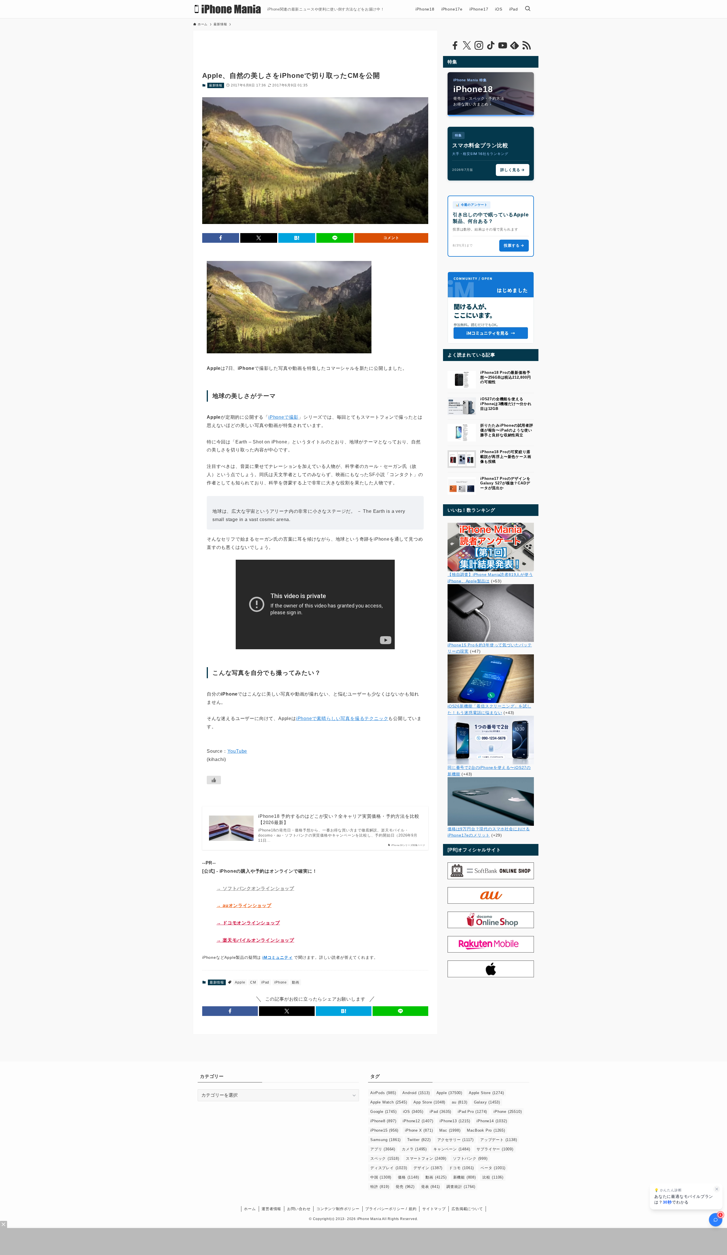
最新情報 (215, 85)
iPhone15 (384, 1130)
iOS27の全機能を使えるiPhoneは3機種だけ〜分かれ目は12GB (506, 404)
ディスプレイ (388, 1168)
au (459, 1102)
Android (416, 1093)
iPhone (280, 982)
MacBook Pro (486, 1130)
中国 (380, 1177)
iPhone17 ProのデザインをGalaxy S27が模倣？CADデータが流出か (505, 483)
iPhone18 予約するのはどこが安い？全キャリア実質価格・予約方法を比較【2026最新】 (338, 819)
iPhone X (419, 1130)
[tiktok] (491, 45)
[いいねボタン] (214, 780)
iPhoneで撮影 (283, 417)
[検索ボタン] (527, 9)
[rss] (526, 45)
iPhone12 (418, 1121)
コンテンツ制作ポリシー (338, 1209)
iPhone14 (492, 1121)
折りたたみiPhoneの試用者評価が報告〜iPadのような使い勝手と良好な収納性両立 (506, 430)
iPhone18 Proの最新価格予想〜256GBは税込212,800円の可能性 (505, 377)
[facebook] (455, 45)
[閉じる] (716, 1189)
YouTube (237, 751)
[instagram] (479, 45)
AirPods (383, 1093)
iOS (413, 1111)
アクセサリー (455, 1140)
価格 (408, 1177)
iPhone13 (455, 1121)
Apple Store (486, 1093)
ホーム (250, 1209)
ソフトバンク (470, 1158)
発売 (405, 1187)
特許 (379, 1187)
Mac (449, 1130)
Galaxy (487, 1102)
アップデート (498, 1140)
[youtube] (503, 45)
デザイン (427, 1168)
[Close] (3, 1224)
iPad (265, 982)
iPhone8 (383, 1121)
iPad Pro (472, 1111)
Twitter (419, 1140)
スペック (384, 1158)
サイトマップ (434, 1209)
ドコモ (461, 1168)
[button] (220, 238)
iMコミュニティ (277, 957)
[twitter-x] (467, 45)
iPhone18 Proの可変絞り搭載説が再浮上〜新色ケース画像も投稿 (505, 457)
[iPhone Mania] (228, 9)
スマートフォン (426, 1158)
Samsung (385, 1140)
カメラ (414, 1149)
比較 (493, 1177)
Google (383, 1111)
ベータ (493, 1168)
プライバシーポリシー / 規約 (390, 1209)
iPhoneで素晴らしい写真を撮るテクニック (342, 718)
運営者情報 (271, 1209)
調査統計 (460, 1187)
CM (253, 982)
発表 (430, 1187)
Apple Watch (388, 1102)
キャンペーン (451, 1149)
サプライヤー (495, 1149)
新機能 (464, 1177)
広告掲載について (467, 1209)
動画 (295, 982)
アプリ (382, 1149)
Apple (240, 982)
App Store (429, 1102)
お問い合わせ (299, 1209)
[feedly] (514, 45)
